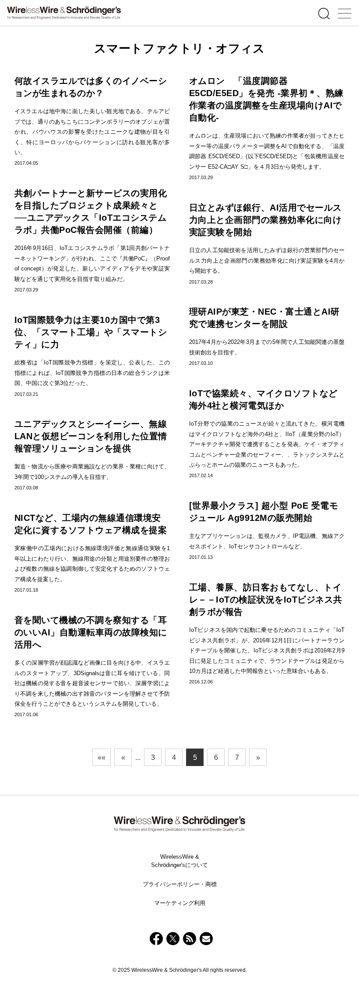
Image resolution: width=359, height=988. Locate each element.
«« (102, 757)
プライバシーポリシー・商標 (180, 884)
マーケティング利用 (179, 903)
